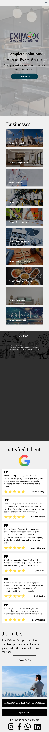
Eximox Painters (16, 182)
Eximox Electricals (17, 202)
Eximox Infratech (16, 143)
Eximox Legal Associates (19, 261)
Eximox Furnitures (17, 301)
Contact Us (24, 76)
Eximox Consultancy (18, 222)
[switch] (46, 3)
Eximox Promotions (17, 320)
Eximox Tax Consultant (19, 242)
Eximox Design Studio (18, 163)
